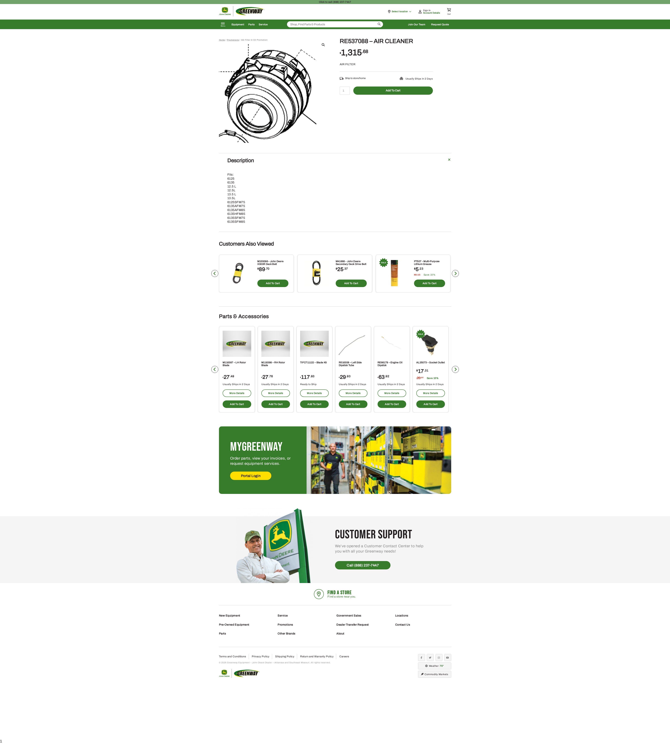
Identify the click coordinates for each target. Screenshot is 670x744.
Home (222, 40)
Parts (251, 24)
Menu (223, 26)
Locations (401, 615)
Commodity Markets (436, 674)
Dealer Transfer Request (352, 624)
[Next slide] (455, 273)
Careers (344, 656)
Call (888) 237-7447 (363, 565)
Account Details (431, 13)
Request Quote (440, 24)
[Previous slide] (214, 273)
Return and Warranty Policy (317, 656)
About (340, 633)
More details (236, 393)
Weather (436, 666)
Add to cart (393, 90)
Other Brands (286, 633)
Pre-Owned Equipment (234, 624)
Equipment (238, 24)
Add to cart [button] (273, 283)
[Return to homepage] (242, 15)
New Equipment (229, 615)
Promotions (233, 40)
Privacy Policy (261, 656)
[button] (323, 45)
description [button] (240, 160)
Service (263, 24)
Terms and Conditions (232, 656)
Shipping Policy (284, 656)
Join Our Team (416, 24)
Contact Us (402, 624)
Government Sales (348, 615)
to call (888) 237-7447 (335, 2)
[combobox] (335, 24)
